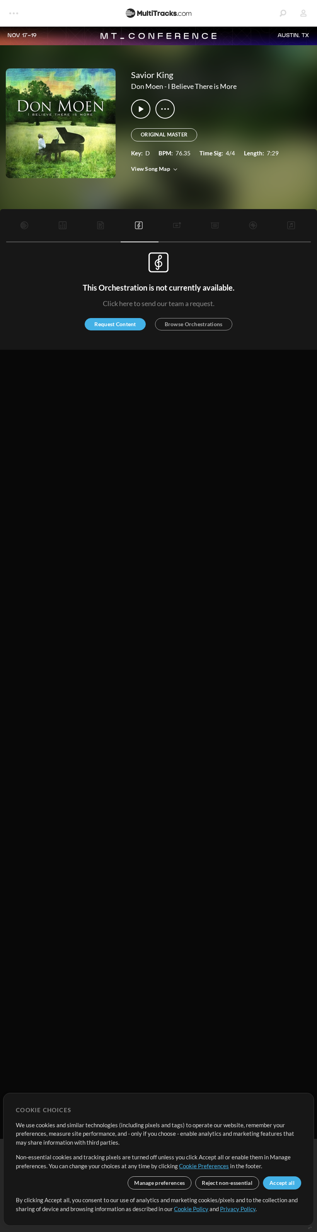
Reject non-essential (227, 1182)
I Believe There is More (202, 86)
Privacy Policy (238, 1208)
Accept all (282, 1182)
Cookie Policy (191, 1208)
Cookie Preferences (204, 1165)
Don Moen (147, 86)
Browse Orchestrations (194, 324)
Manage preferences (159, 1182)
